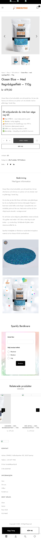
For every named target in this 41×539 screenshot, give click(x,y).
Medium (13, 355)
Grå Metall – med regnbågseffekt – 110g (30, 427)
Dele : (3, 164)
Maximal (13, 351)
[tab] (21, 178)
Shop (8, 73)
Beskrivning (21, 178)
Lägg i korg (23, 140)
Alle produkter (12, 160)
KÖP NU (30, 531)
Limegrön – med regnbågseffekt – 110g (10, 427)
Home (3, 73)
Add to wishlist (37, 140)
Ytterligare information (21, 181)
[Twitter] (10, 164)
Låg (12, 358)
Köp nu (20, 146)
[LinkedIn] (13, 164)
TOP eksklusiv (15, 73)
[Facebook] (7, 164)
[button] (38, 8)
